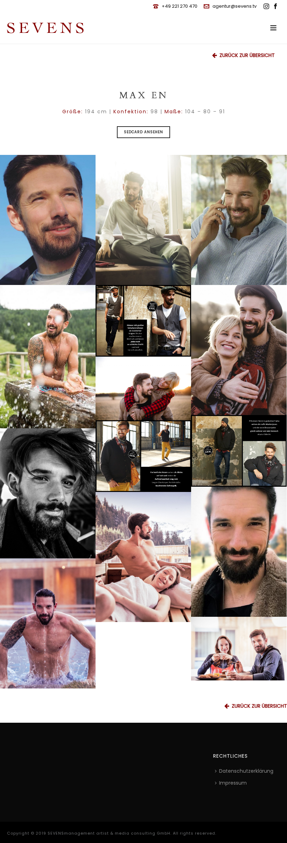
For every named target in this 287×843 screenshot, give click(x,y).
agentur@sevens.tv (234, 6)
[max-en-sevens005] (48, 220)
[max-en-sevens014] (143, 456)
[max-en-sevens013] (143, 321)
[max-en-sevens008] (143, 557)
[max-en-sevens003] (143, 388)
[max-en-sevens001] (48, 356)
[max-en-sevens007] (48, 493)
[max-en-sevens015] (239, 451)
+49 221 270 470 (179, 6)
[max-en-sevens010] (143, 220)
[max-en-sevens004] (239, 220)
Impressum (233, 782)
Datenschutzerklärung (246, 770)
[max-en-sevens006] (239, 552)
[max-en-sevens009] (48, 623)
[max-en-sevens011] (239, 350)
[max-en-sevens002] (239, 648)
